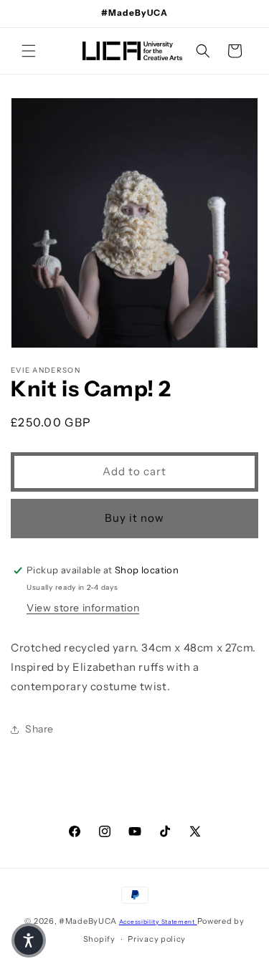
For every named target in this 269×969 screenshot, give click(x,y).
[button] (28, 51)
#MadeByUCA (88, 921)
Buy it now (134, 518)
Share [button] (39, 728)
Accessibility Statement (158, 921)
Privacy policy (157, 939)
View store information (83, 607)
